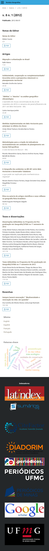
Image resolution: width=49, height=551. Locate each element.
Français (7, 328)
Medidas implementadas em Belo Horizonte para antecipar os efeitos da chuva (22, 124)
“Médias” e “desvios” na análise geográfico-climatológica (24, 101)
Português (8, 332)
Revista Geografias (13, 2)
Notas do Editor (8, 36)
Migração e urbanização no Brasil (15, 59)
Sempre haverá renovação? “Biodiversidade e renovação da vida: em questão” (21, 298)
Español (7, 325)
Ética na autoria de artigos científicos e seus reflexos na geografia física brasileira (23, 197)
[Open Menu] (2, 2)
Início (4, 8)
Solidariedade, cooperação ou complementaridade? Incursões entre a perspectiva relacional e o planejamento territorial (23, 77)
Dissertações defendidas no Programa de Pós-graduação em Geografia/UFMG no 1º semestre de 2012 (23, 224)
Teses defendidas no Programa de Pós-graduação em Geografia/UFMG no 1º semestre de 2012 (24, 263)
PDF (7, 46)
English (7, 321)
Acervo (11, 8)
